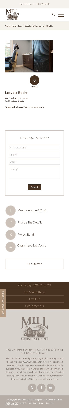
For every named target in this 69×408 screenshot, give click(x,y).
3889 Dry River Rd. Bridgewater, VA (23, 349)
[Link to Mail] (51, 388)
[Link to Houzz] (32, 388)
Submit (34, 187)
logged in (21, 107)
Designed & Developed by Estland (48, 400)
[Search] (52, 14)
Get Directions (27, 4)
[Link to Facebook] (41, 388)
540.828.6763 (43, 4)
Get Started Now (34, 292)
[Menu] (59, 14)
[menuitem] (52, 14)
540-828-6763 (49, 349)
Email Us (34, 299)
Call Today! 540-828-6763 (34, 285)
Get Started (34, 264)
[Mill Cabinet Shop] (28, 14)
